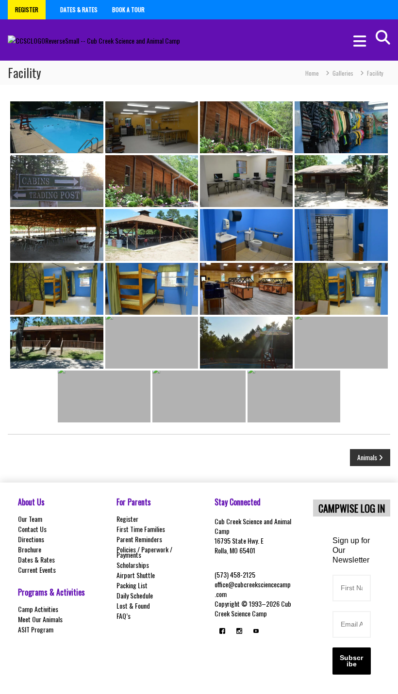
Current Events (37, 570)
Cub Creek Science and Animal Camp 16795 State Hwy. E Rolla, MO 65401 (253, 535)
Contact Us (32, 529)
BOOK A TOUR (128, 9)
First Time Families (140, 529)
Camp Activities (38, 609)
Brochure (29, 549)
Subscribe (351, 661)
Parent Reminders (139, 539)
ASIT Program (35, 629)
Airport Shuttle (135, 575)
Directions (31, 539)
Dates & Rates (36, 559)
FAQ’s (123, 616)
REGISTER (26, 9)
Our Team (30, 519)
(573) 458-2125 (235, 574)
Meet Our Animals (40, 619)
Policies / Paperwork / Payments (144, 552)
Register (127, 519)
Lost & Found (133, 605)
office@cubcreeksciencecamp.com (253, 589)
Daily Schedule (134, 595)
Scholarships (132, 565)
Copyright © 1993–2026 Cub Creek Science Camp (253, 608)
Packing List (132, 585)
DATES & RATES (79, 9)
